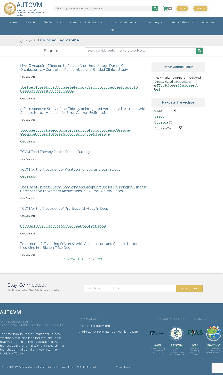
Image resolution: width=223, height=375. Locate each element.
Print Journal (161, 122)
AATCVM (176, 345)
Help (111, 29)
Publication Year (163, 128)
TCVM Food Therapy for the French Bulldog (55, 152)
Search (30, 22)
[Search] (155, 8)
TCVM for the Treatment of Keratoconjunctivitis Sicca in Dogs (70, 169)
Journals (159, 116)
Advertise (208, 22)
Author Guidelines (122, 22)
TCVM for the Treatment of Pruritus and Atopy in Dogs (64, 208)
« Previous (69, 258)
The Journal (51, 22)
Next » (100, 258)
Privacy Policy (123, 367)
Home (13, 22)
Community (152, 22)
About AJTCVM (180, 22)
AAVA (158, 345)
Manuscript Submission (84, 22)
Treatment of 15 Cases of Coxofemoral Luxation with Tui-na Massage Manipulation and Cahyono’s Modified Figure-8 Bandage (75, 132)
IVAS (195, 345)
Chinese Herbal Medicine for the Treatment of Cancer (63, 226)
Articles (158, 110)
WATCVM (213, 345)
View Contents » (28, 77)
